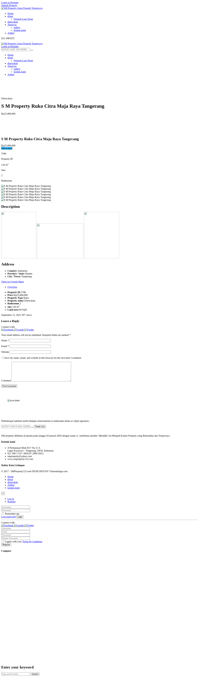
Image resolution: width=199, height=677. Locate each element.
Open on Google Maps (12, 281)
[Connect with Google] (19, 329)
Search (35, 674)
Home (10, 476)
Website (5, 352)
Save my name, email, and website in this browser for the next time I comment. (43, 358)
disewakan (12, 482)
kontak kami (13, 487)
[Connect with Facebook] (7, 329)
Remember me (11, 513)
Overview (12, 287)
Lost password (8, 516)
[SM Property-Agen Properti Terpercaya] (21, 8)
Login (19, 517)
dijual (10, 479)
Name (5, 340)
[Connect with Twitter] (29, 329)
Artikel (10, 485)
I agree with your (23, 541)
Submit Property (9, 5)
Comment (6, 380)
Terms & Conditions (32, 541)
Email (5, 346)
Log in (10, 498)
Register (11, 501)
